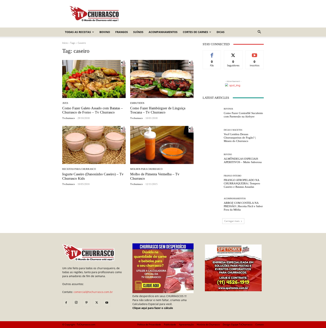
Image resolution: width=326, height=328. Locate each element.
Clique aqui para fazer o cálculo (152, 308)
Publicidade (170, 324)
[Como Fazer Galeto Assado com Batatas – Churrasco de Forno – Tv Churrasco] (94, 79)
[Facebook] (66, 303)
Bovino (104, 32)
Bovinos (228, 109)
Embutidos (137, 103)
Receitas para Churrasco (79, 169)
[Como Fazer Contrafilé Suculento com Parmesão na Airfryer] (212, 113)
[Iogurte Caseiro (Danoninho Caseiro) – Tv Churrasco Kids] (94, 145)
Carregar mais (232, 221)
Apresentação (186, 324)
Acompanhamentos (163, 32)
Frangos (121, 32)
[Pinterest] (86, 303)
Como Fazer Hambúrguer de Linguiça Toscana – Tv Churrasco (157, 110)
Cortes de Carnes (195, 32)
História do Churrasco (208, 324)
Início (65, 42)
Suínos (138, 32)
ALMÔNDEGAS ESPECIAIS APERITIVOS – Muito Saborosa (243, 160)
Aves (65, 103)
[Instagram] (76, 302)
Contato (259, 324)
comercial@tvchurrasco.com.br (93, 292)
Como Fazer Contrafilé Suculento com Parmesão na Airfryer (243, 115)
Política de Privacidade (149, 324)
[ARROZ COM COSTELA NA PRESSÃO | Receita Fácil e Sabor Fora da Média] (212, 204)
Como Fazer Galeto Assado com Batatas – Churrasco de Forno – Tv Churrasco (92, 110)
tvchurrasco (68, 118)
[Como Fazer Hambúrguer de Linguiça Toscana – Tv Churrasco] (162, 79)
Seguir (233, 53)
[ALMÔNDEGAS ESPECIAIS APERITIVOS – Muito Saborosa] (212, 158)
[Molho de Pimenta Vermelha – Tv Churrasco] (162, 145)
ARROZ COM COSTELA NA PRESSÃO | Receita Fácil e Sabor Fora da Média (243, 206)
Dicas (221, 32)
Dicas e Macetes (233, 130)
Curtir (212, 53)
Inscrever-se (255, 53)
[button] (259, 32)
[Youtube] (107, 303)
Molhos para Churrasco (146, 169)
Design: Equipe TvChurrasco (237, 324)
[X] (96, 303)
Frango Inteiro (232, 176)
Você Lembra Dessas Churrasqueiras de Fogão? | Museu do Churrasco (240, 138)
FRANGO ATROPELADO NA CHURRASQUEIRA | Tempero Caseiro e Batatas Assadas (242, 183)
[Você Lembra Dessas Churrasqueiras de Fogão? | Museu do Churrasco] (212, 136)
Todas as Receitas (78, 32)
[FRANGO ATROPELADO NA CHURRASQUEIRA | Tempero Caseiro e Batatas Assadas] (212, 181)
